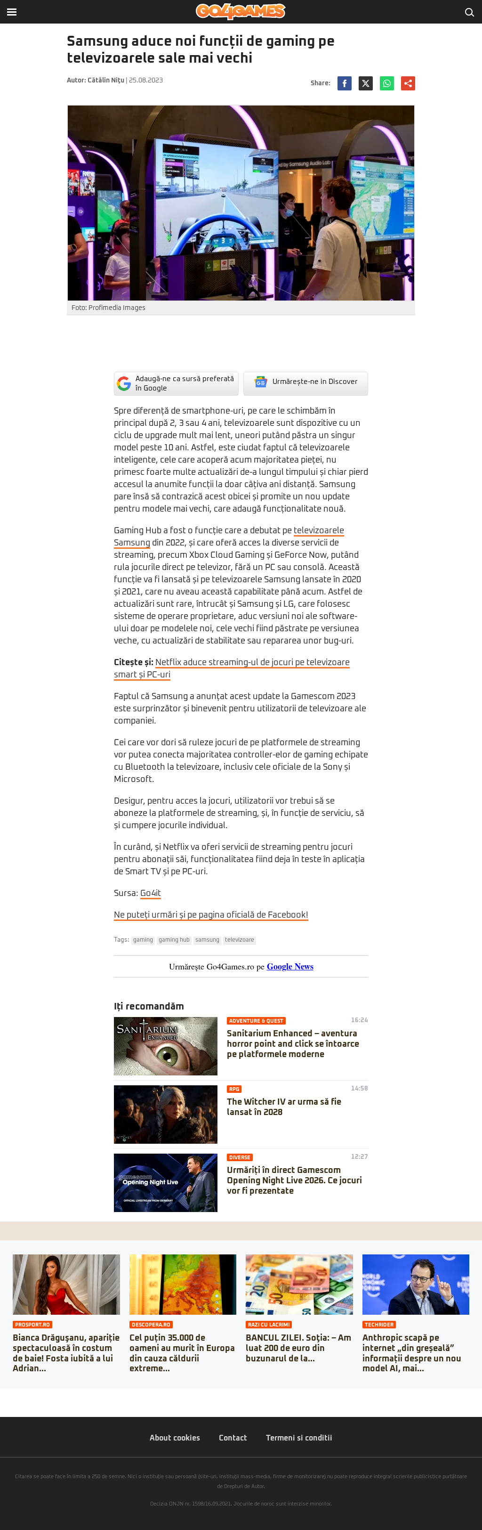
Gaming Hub (174, 940)
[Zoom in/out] (25, 1395)
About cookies (175, 1438)
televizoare (239, 940)
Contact (233, 1438)
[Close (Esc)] (3, 1395)
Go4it (150, 893)
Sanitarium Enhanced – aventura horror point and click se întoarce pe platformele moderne (293, 1044)
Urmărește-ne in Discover (315, 381)
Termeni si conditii (299, 1438)
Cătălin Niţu (106, 80)
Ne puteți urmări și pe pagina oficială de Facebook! (211, 915)
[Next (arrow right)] (10, 1405)
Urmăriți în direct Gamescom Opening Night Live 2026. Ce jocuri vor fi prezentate (294, 1180)
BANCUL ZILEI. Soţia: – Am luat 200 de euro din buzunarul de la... (298, 1348)
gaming (143, 940)
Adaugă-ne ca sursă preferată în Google (185, 383)
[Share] (10, 1395)
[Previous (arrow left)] (3, 1405)
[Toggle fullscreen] (18, 1395)
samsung (207, 940)
